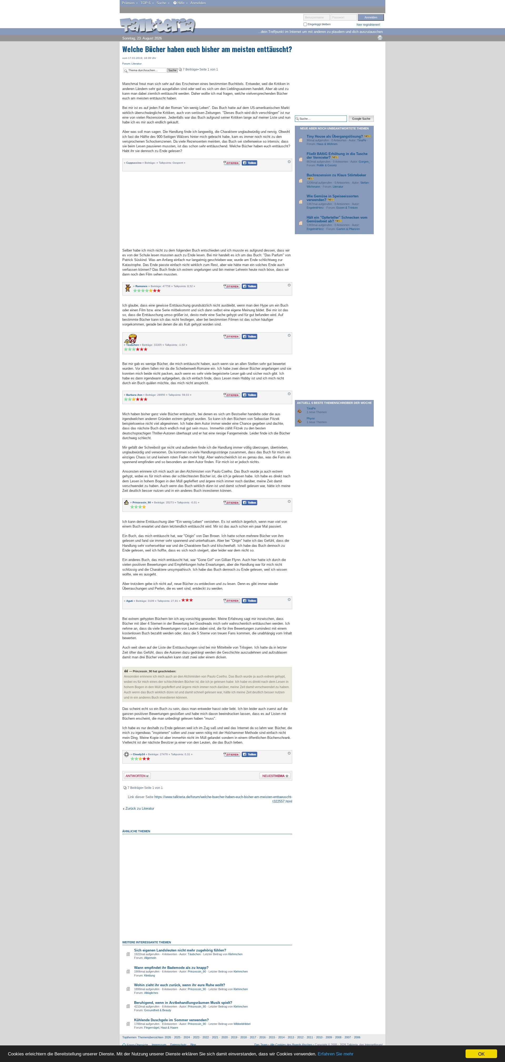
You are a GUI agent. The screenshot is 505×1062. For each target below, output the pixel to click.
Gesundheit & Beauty (157, 1010)
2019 (234, 1037)
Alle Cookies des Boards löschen (291, 1044)
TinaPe (361, 140)
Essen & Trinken (347, 207)
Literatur (338, 186)
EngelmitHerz (315, 207)
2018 (243, 1037)
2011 (310, 1037)
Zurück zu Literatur (139, 808)
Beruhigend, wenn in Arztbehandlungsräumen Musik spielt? (183, 1003)
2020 (224, 1037)
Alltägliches (151, 992)
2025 (177, 1037)
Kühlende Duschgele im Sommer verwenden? (171, 1020)
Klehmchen (235, 954)
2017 (253, 1037)
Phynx (311, 418)
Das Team (260, 1044)
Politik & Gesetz (327, 165)
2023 (196, 1037)
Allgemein (150, 957)
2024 (187, 1037)
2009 (329, 1037)
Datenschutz (178, 1044)
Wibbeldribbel (242, 1023)
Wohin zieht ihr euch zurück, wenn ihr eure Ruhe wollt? (179, 985)
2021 (215, 1037)
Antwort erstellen (134, 776)
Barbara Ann (134, 394)
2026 (168, 1037)
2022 (206, 1037)
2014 (281, 1037)
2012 (300, 1037)
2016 (262, 1037)
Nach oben (289, 286)
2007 (348, 1037)
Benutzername (314, 17)
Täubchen (132, 344)
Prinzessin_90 (142, 502)
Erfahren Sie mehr (336, 1053)
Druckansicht (380, 37)
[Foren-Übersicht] (158, 26)
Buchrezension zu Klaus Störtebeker (336, 175)
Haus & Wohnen (327, 144)
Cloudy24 (139, 754)
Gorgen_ (364, 161)
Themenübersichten (150, 1037)
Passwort (338, 17)
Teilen (245, 164)
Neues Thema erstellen (273, 776)
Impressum (159, 1044)
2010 (319, 1037)
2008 (338, 1037)
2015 (272, 1037)
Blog (193, 1044)
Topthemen (129, 1037)
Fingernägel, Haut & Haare (161, 1027)
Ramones (141, 286)
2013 (291, 1037)
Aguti (129, 600)
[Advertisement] (207, 209)
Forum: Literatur (132, 63)
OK (481, 1053)
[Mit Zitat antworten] (231, 162)
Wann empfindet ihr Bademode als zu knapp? (171, 968)
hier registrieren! (368, 25)
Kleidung (149, 975)
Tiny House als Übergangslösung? (335, 136)
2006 (357, 1037)
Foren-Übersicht (137, 1044)
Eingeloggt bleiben (319, 24)
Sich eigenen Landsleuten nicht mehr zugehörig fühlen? (180, 950)
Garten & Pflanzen (348, 229)
